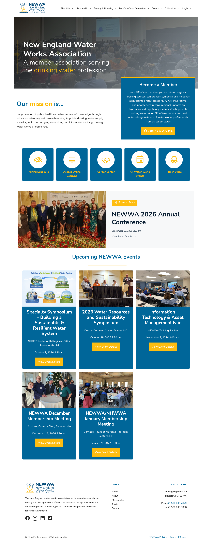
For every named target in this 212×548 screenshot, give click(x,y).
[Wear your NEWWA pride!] (174, 164)
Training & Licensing (103, 8)
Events (155, 8)
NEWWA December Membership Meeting (49, 416)
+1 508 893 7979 (177, 503)
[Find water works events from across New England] (140, 164)
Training (115, 504)
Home (115, 491)
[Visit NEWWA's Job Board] (106, 164)
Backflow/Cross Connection (132, 8)
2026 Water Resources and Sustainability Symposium (106, 317)
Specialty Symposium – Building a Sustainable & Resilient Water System (49, 323)
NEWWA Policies (158, 537)
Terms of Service (178, 537)
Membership (82, 8)
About (115, 495)
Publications (170, 8)
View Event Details (49, 361)
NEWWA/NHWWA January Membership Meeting (106, 418)
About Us (65, 8)
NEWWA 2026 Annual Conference (146, 218)
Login (185, 8)
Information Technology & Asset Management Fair (162, 317)
